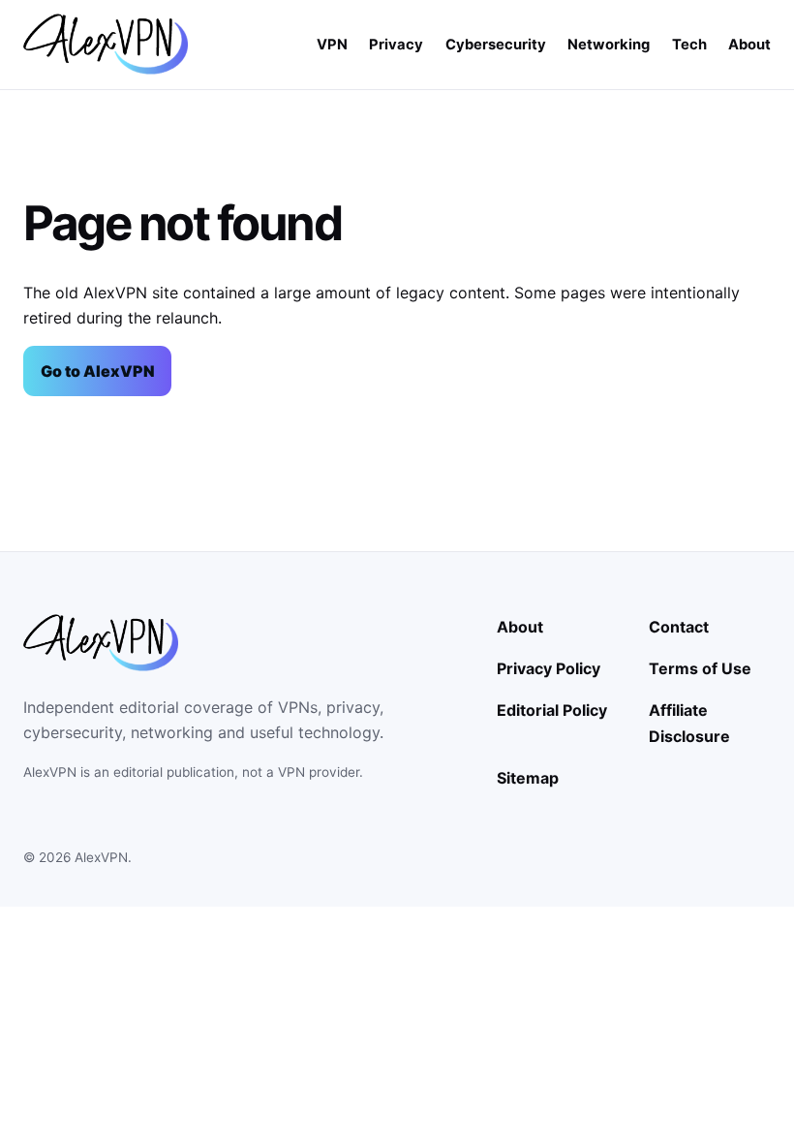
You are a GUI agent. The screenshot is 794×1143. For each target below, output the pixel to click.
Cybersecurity (495, 44)
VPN (332, 44)
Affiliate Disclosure (689, 722)
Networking (608, 44)
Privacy (396, 44)
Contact (679, 626)
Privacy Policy (548, 668)
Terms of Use (700, 668)
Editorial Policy (552, 710)
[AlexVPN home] (105, 44)
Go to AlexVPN (98, 371)
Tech (689, 44)
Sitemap (528, 778)
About (749, 44)
